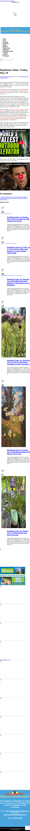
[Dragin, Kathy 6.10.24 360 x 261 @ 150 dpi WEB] (12, 715)
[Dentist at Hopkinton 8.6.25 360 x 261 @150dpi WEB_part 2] (12, 696)
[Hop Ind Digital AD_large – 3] (12, 621)
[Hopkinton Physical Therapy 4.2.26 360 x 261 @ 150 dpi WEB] (12, 733)
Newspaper (6, 55)
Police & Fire (6, 48)
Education (6, 43)
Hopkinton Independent (6, 76)
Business (5, 46)
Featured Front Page (24, 76)
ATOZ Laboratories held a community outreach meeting (13, 117)
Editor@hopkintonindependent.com (17, 811)
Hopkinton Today (8, 51)
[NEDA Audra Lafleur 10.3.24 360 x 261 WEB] (12, 603)
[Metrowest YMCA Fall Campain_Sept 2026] (12, 566)
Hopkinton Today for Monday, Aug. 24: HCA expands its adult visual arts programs (18, 219)
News (4, 40)
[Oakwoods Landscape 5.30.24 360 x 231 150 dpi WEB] (12, 789)
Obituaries (6, 49)
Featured (5, 42)
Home (4, 39)
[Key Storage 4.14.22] (5, 659)
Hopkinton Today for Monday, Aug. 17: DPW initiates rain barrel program (18, 533)
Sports (4, 45)
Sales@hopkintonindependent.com (15, 814)
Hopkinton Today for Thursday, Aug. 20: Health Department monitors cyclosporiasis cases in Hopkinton (18, 282)
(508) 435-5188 (17, 818)
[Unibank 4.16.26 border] (12, 678)
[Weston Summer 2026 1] (12, 658)
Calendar (5, 52)
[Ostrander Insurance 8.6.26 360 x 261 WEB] (12, 640)
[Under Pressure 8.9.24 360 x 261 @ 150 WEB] (12, 584)
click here (15, 101)
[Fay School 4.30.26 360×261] (12, 770)
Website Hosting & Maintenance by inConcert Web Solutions (20, 829)
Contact (5, 54)
